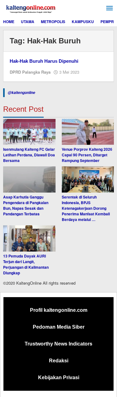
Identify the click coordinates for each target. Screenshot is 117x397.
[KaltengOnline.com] (31, 8)
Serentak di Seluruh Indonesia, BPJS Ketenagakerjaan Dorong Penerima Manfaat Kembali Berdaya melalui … (86, 208)
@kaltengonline (21, 92)
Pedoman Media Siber (59, 327)
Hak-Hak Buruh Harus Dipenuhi (44, 61)
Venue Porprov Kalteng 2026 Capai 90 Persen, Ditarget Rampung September (87, 154)
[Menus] (109, 8)
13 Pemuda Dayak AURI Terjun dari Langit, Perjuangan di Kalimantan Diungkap (26, 264)
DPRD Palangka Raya (30, 72)
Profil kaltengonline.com (58, 310)
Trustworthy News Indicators (58, 343)
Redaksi (58, 360)
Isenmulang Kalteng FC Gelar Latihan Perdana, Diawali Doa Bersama (29, 154)
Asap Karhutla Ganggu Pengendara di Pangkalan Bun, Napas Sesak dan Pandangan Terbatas (25, 205)
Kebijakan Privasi (58, 377)
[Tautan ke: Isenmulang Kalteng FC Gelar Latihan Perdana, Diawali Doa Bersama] (29, 132)
